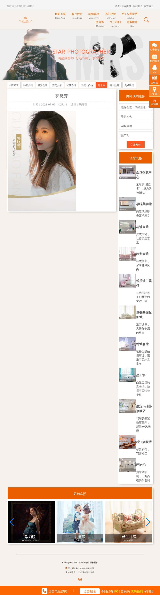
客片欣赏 (77, 15)
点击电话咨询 (57, 591)
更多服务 (132, 24)
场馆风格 (93, 15)
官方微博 (126, 5)
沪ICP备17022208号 (86, 572)
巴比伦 (141, 464)
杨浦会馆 (42, 85)
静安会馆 (28, 85)
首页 (117, 5)
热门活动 (110, 15)
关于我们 (148, 5)
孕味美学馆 (144, 204)
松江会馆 (71, 85)
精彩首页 (60, 15)
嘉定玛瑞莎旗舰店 (144, 408)
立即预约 (135, 145)
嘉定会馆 (57, 85)
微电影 (100, 24)
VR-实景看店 (130, 15)
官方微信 (138, 5)
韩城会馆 (114, 85)
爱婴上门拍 (87, 85)
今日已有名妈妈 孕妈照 (118, 591)
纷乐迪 (101, 85)
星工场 (141, 375)
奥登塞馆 (129, 85)
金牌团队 (13, 85)
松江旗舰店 (144, 442)
